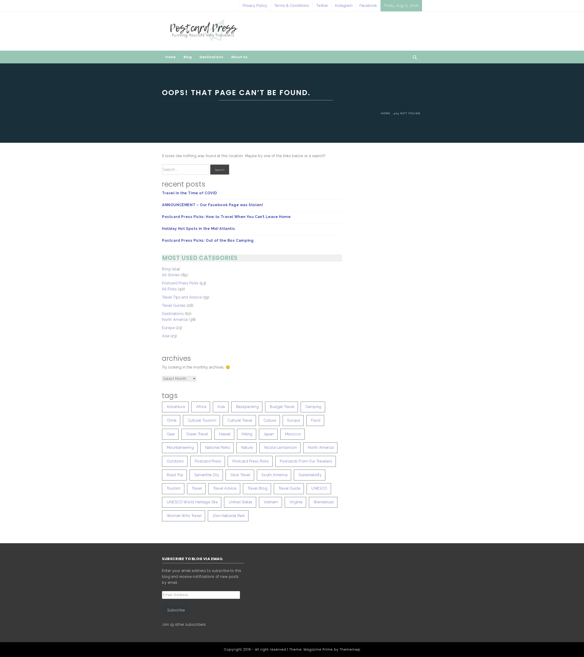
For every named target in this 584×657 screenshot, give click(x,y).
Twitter (322, 5)
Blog (188, 57)
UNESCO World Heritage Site (192, 502)
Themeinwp (350, 649)
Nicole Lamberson (280, 447)
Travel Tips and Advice (181, 297)
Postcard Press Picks (180, 283)
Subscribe (176, 610)
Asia (165, 336)
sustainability (310, 475)
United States (241, 502)
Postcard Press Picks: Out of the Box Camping (207, 240)
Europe (168, 328)
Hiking (247, 434)
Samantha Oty (206, 475)
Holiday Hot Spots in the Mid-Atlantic (198, 228)
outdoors (175, 461)
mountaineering (180, 447)
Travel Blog (258, 488)
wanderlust (323, 502)
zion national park (229, 516)
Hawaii (225, 434)
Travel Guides (174, 305)
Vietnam (271, 502)
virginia (295, 502)
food (315, 420)
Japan (269, 434)
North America (175, 319)
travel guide (289, 488)
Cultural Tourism (202, 420)
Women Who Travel (184, 516)
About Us (239, 57)
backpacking (247, 407)
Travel (197, 488)
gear (171, 434)
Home (170, 57)
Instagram (343, 5)
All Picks (169, 289)
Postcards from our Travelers (306, 461)
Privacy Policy (255, 5)
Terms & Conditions (291, 5)
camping (313, 407)
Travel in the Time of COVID (189, 193)
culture (269, 420)
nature (247, 447)
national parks (217, 447)
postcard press (208, 461)
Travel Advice (225, 488)
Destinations (211, 57)
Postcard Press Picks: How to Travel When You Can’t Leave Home (226, 217)
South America (274, 475)
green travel (197, 434)
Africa (201, 407)
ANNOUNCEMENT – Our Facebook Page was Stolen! (212, 205)
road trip (175, 475)
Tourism (174, 488)
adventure (176, 407)
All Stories (171, 275)
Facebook (368, 5)
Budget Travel (282, 407)
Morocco (293, 434)
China (172, 420)
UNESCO (319, 488)
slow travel (240, 475)
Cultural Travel (239, 420)
